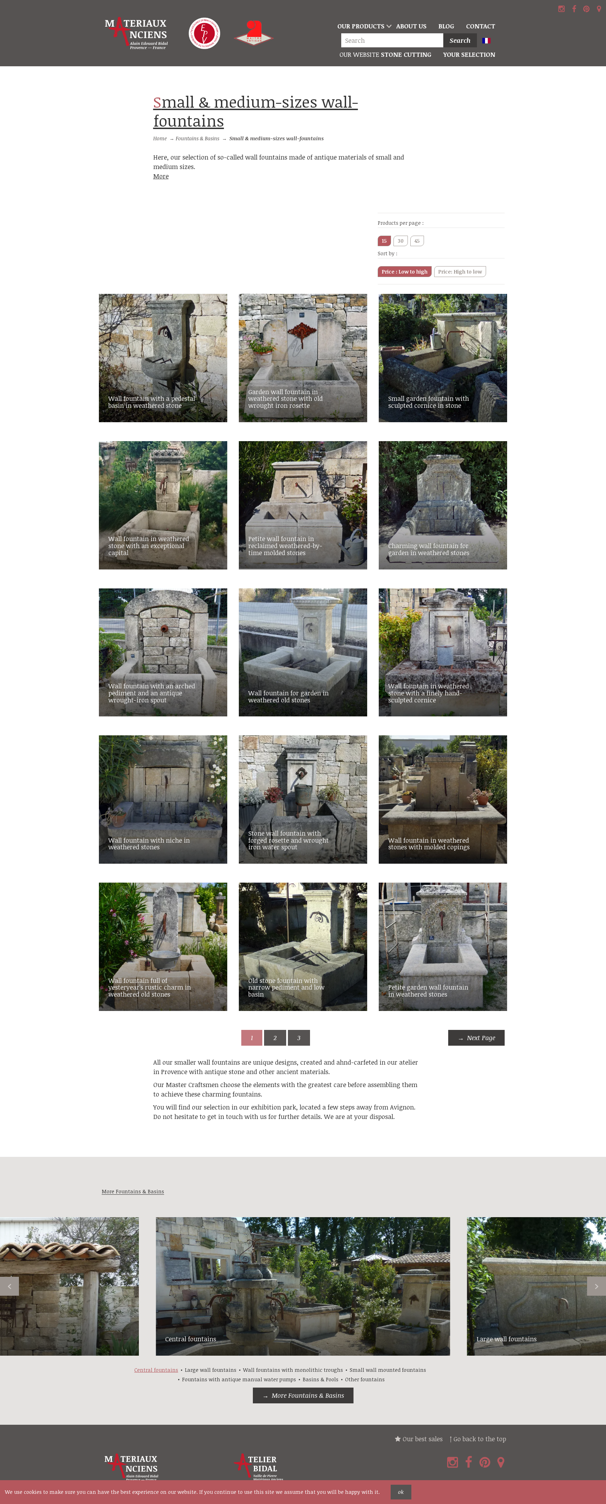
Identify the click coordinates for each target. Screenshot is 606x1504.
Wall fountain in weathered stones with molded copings (429, 843)
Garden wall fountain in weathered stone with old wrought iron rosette (285, 398)
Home (160, 138)
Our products (360, 26)
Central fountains (190, 1339)
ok (401, 1492)
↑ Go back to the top (478, 1439)
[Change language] (489, 41)
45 (417, 240)
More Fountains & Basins (308, 1395)
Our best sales (422, 1439)
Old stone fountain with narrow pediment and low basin (286, 987)
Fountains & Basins (197, 138)
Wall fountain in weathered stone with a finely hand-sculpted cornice (428, 693)
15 (384, 240)
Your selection (469, 54)
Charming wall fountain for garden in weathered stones (428, 549)
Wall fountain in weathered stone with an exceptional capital (148, 545)
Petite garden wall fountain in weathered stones (428, 990)
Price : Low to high (404, 271)
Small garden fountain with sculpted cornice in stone (428, 402)
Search (460, 40)
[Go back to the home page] (137, 33)
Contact (480, 26)
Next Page (481, 1037)
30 (401, 240)
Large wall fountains (507, 1339)
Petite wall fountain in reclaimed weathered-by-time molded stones (285, 545)
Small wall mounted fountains (388, 1370)
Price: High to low (460, 271)
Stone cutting (385, 54)
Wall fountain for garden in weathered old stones (288, 696)
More (161, 176)
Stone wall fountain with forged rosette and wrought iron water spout (288, 840)
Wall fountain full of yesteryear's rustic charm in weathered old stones (149, 987)
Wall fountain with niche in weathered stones (149, 843)
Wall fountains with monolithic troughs (293, 1370)
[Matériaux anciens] (165, 1467)
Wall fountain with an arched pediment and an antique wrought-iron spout (151, 693)
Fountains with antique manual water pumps (239, 1379)
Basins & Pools (320, 1379)
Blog (446, 26)
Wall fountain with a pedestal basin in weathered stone (151, 402)
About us (411, 26)
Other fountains (365, 1379)
